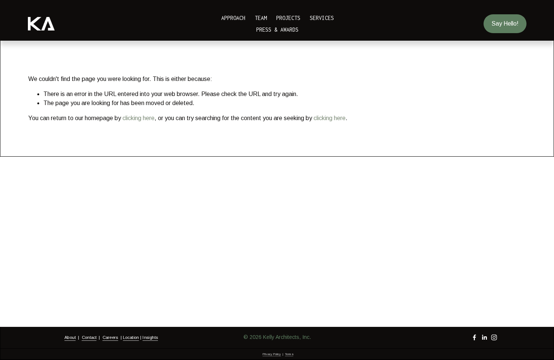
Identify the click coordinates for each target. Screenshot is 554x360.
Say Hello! (505, 23)
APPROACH (233, 18)
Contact (88, 337)
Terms (289, 353)
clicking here (138, 118)
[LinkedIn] (484, 337)
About (70, 337)
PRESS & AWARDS (277, 29)
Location (131, 337)
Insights (150, 337)
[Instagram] (494, 337)
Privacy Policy (271, 353)
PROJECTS (288, 18)
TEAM (261, 18)
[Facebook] (474, 337)
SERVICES (322, 18)
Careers (110, 337)
